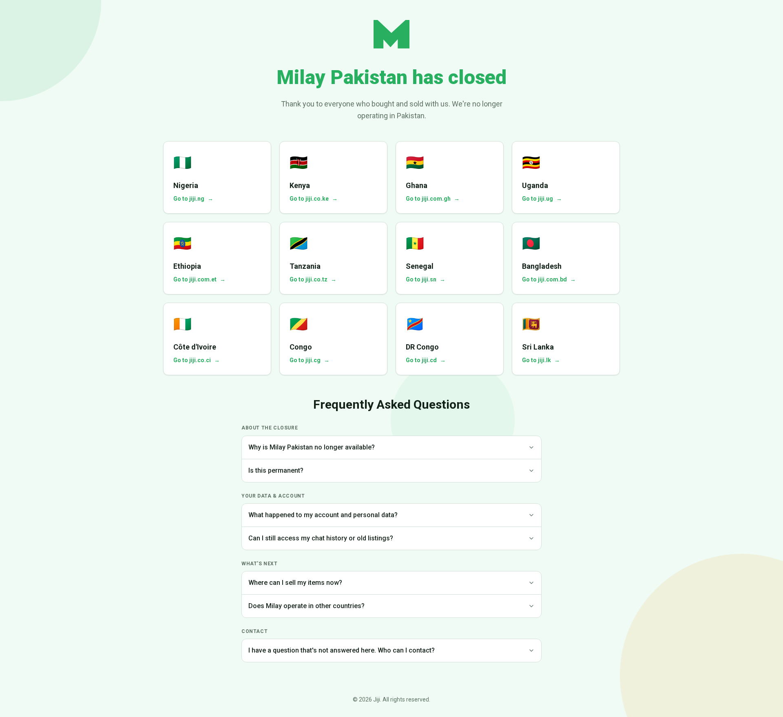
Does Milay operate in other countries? (306, 606)
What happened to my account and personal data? (323, 515)
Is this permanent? (275, 470)
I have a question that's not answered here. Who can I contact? (341, 650)
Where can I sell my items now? (295, 582)
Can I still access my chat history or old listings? (320, 538)
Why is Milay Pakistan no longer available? (311, 447)
